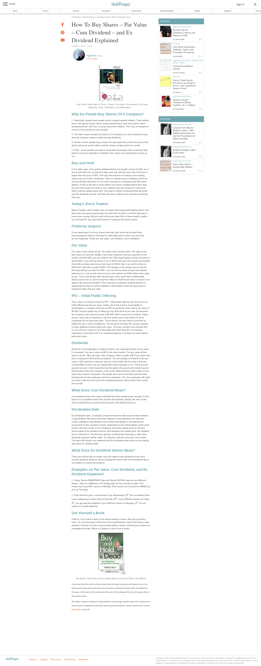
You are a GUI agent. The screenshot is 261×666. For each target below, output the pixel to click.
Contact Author (92, 59)
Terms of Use (55, 659)
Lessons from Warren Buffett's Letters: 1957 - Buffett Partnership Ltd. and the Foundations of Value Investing (184, 133)
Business (106, 11)
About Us (33, 659)
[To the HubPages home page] (12, 659)
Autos (45, 11)
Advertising (82, 659)
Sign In (240, 4)
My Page (77, 610)
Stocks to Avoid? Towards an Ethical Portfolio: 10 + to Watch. (184, 102)
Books (76, 11)
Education (136, 11)
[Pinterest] (63, 33)
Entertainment (167, 11)
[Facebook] (63, 25)
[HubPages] (121, 4)
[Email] (63, 40)
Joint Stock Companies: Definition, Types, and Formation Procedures (184, 50)
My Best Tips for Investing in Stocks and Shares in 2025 (184, 33)
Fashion (227, 11)
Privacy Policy (69, 659)
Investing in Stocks (182, 27)
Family (197, 11)
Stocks (176, 44)
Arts (15, 11)
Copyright (44, 659)
